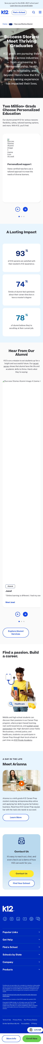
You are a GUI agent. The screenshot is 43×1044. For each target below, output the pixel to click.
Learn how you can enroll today (21, 6)
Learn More (16, 817)
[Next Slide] (25, 209)
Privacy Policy (17, 1020)
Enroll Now (31, 1038)
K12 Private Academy (23, 740)
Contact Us (21, 873)
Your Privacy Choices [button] (30, 1020)
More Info (11, 1038)
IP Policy (34, 1023)
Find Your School (21, 883)
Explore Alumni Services (16, 632)
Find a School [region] (19, 12)
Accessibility (25, 1023)
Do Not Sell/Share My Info (11, 1023)
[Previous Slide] (18, 209)
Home (5, 24)
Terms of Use (7, 1020)
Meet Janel (10, 602)
